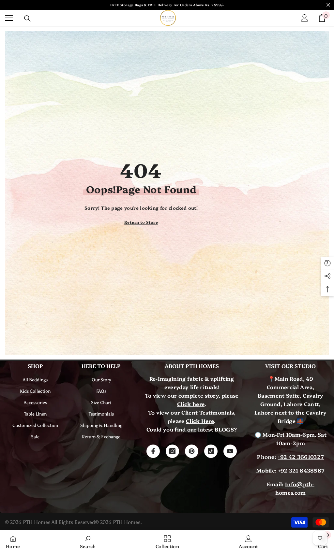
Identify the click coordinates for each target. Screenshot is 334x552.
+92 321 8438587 (301, 470)
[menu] (9, 18)
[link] (88, 541)
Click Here (200, 420)
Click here (191, 403)
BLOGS (224, 429)
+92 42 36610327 (301, 456)
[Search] (27, 18)
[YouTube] (230, 451)
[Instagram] (172, 451)
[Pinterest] (191, 451)
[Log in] (304, 17)
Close (328, 5)
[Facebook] (153, 451)
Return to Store (141, 222)
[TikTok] (211, 451)
